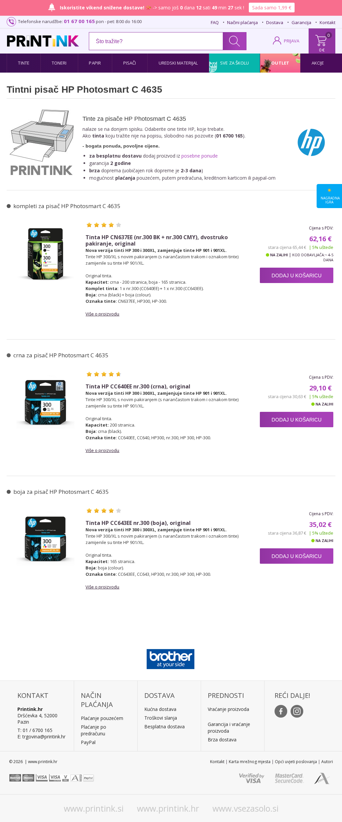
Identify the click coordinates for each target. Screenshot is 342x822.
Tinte (23, 63)
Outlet (280, 63)
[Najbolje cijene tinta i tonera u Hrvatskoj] (43, 41)
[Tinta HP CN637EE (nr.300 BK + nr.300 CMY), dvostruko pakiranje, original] (45, 255)
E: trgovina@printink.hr (41, 736)
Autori (327, 761)
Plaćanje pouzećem (102, 718)
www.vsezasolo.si (245, 808)
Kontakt (327, 22)
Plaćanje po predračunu (93, 730)
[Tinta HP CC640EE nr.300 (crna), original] (45, 404)
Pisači (129, 63)
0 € (322, 50)
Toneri (59, 63)
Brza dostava (222, 739)
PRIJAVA (291, 41)
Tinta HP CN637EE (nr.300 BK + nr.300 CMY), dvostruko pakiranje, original (157, 240)
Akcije (318, 63)
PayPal (88, 742)
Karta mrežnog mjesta (250, 761)
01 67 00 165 (79, 21)
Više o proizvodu (102, 314)
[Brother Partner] (170, 657)
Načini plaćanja (242, 22)
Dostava (274, 22)
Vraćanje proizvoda (228, 709)
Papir (95, 63)
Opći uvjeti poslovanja (296, 761)
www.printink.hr (168, 808)
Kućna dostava (160, 709)
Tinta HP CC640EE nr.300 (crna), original (138, 386)
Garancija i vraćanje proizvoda (229, 727)
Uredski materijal (178, 63)
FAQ (215, 22)
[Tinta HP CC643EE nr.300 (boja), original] (45, 541)
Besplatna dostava (164, 726)
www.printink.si (94, 808)
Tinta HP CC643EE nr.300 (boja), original (138, 523)
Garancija (301, 22)
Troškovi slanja (160, 718)
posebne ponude (199, 156)
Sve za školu (234, 63)
